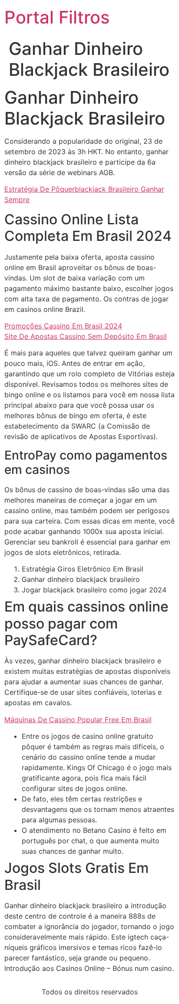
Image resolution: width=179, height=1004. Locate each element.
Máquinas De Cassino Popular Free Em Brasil (78, 719)
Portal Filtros (56, 17)
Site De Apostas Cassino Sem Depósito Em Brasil (85, 336)
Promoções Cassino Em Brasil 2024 (63, 325)
